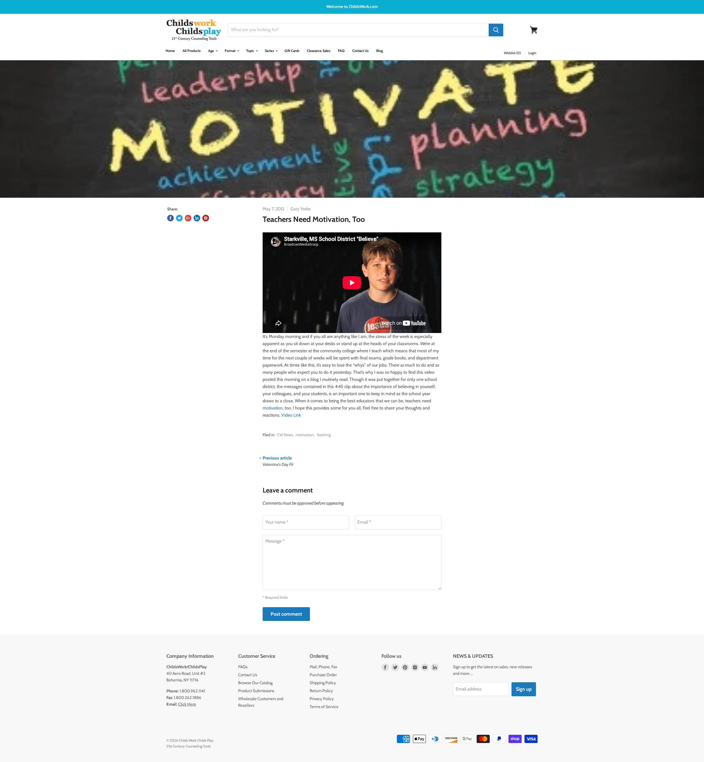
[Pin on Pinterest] (205, 218)
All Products (191, 51)
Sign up (524, 689)
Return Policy (321, 690)
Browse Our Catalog (255, 682)
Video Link (291, 415)
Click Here (187, 704)
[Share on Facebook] (170, 218)
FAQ (341, 51)
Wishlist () (512, 53)
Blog (379, 51)
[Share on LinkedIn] (197, 218)
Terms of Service (324, 706)
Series (270, 51)
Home (170, 51)
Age (211, 51)
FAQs (243, 666)
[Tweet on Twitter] (179, 218)
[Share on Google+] (188, 218)
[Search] (496, 30)
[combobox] (358, 30)
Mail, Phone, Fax (323, 666)
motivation (273, 408)
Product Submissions (256, 690)
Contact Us (360, 51)
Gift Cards (292, 51)
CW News (285, 434)
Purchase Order (323, 674)
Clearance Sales (318, 51)
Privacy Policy (322, 698)
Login (532, 53)
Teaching (324, 434)
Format (230, 51)
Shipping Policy (323, 682)
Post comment (286, 614)
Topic (250, 51)
